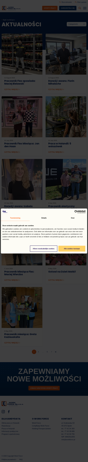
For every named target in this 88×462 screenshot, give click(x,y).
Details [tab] (44, 218)
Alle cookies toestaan (72, 249)
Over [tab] (73, 218)
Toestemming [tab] (15, 218)
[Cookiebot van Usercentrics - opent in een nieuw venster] (76, 211)
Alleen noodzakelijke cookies (43, 249)
